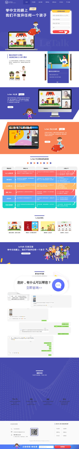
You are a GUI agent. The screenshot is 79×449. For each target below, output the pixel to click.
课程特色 (47, 2)
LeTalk (10, 107)
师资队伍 (54, 2)
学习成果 (68, 2)
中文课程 (33, 2)
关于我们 (61, 2)
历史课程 (40, 2)
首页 (26, 2)
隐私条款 (64, 435)
